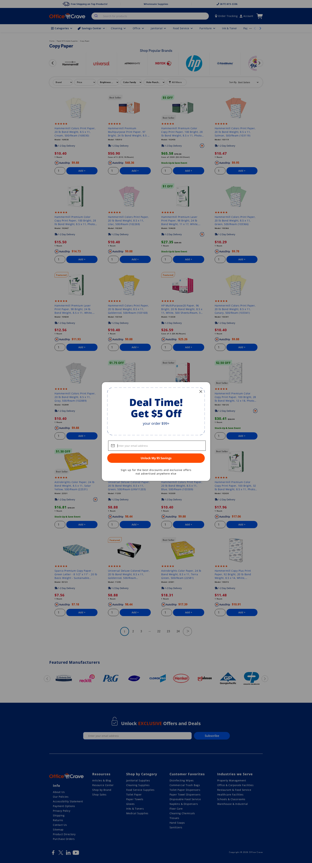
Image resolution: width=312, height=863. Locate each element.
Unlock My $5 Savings (156, 458)
